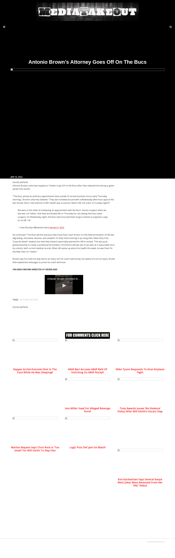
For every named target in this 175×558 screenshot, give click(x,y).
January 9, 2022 (56, 227)
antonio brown (29, 299)
